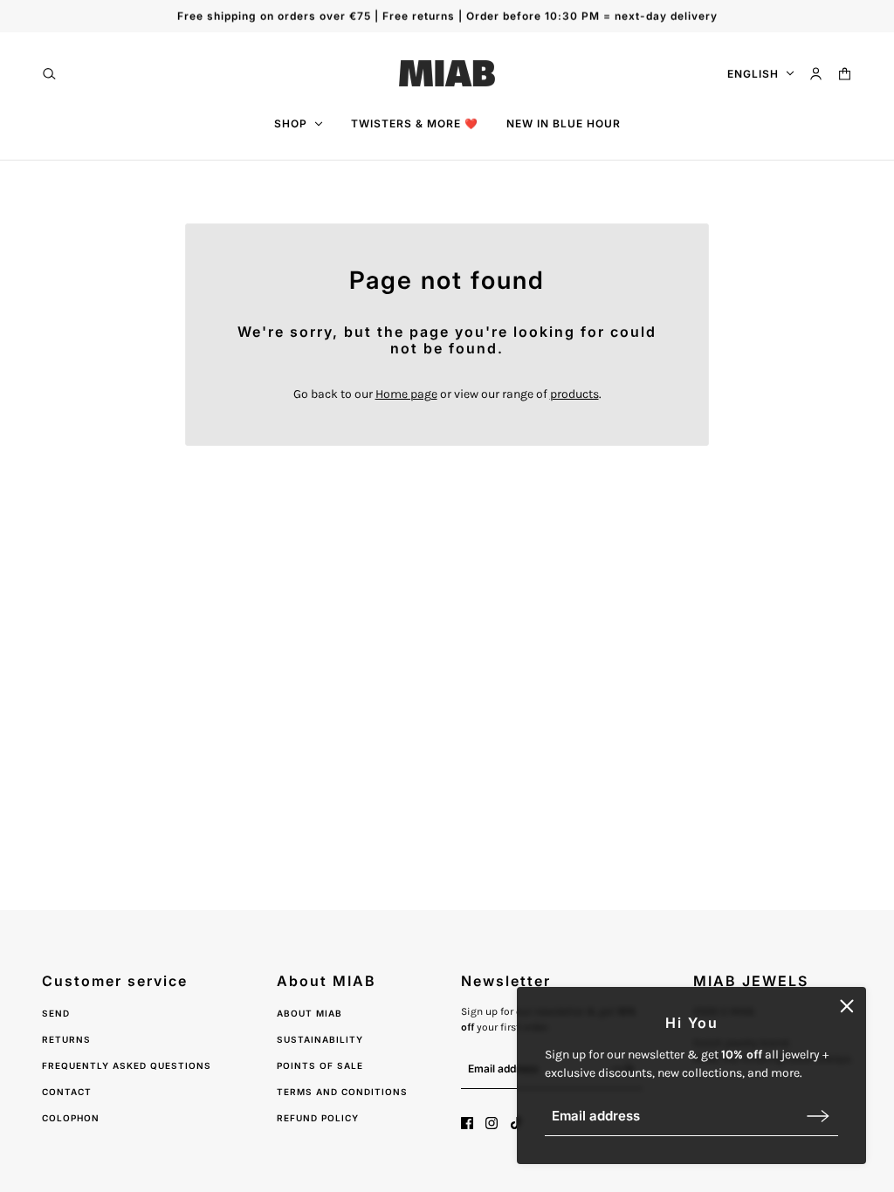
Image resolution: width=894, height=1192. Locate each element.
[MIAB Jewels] (447, 73)
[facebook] (467, 1123)
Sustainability (320, 1039)
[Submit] (818, 1115)
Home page (406, 394)
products (574, 394)
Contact (67, 1091)
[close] (847, 1006)
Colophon (71, 1118)
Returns (66, 1039)
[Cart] (844, 73)
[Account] (815, 73)
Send (56, 1013)
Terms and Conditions (342, 1091)
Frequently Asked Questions (126, 1065)
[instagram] (491, 1123)
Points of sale (320, 1065)
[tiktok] (516, 1123)
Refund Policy (318, 1118)
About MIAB (309, 1013)
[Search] (49, 73)
